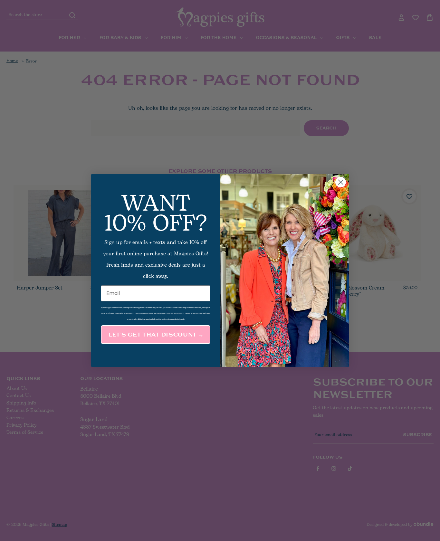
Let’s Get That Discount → (155, 334)
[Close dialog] (340, 182)
